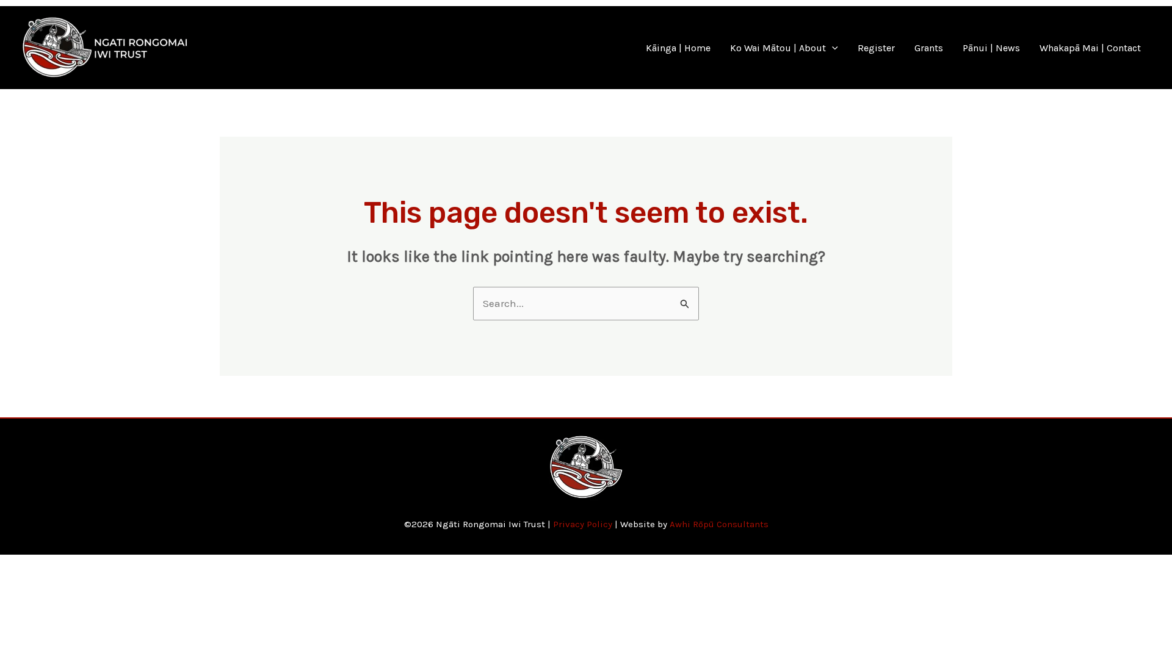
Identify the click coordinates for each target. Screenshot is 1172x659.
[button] (832, 48)
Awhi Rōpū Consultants (719, 524)
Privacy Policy (582, 524)
